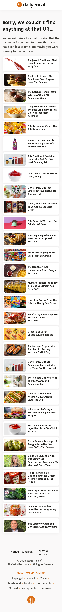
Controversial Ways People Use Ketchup (42, 175)
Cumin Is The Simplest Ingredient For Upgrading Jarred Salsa (42, 509)
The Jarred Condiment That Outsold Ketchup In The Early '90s (42, 63)
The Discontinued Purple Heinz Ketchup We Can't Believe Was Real (41, 143)
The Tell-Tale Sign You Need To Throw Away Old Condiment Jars (42, 381)
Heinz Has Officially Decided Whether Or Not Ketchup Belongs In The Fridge (41, 477)
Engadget (17, 578)
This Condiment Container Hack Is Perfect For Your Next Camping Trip (42, 159)
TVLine (43, 578)
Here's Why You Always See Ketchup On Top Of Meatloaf (43, 317)
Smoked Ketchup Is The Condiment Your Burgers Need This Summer (41, 79)
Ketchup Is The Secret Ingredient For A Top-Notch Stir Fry (42, 428)
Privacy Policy (43, 552)
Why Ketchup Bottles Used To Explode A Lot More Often (42, 206)
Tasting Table (28, 588)
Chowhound (14, 583)
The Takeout (46, 588)
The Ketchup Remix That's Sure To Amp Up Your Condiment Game (42, 95)
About (15, 552)
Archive (27, 552)
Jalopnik (31, 578)
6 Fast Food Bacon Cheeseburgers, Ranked (41, 333)
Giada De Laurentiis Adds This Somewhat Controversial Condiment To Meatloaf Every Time (43, 460)
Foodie (28, 583)
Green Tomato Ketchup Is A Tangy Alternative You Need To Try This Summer (42, 444)
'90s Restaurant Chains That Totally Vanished (43, 128)
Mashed (13, 588)
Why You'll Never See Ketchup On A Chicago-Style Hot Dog (40, 396)
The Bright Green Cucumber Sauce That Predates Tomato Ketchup (43, 493)
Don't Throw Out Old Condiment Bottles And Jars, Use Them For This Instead (43, 365)
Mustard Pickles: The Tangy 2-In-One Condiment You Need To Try (43, 286)
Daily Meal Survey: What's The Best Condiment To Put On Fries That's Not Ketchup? (42, 111)
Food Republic (43, 583)
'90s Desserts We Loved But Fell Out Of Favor (43, 223)
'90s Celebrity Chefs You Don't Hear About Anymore (42, 525)
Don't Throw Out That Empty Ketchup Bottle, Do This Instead (42, 191)
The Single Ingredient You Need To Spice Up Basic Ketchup (42, 238)
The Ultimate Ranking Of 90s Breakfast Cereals (41, 254)
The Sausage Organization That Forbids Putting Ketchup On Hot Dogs (42, 349)
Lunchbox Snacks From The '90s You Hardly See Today (42, 302)
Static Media (34, 560)
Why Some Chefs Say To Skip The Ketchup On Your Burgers (42, 412)
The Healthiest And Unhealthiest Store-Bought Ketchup (42, 270)
